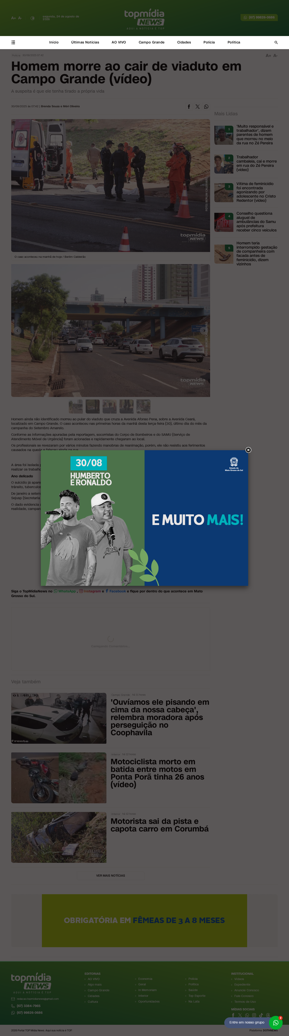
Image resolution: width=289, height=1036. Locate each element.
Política (234, 42)
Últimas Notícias (85, 42)
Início (54, 42)
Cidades (184, 42)
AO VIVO (119, 42)
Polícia (209, 42)
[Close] (248, 450)
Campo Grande (152, 42)
